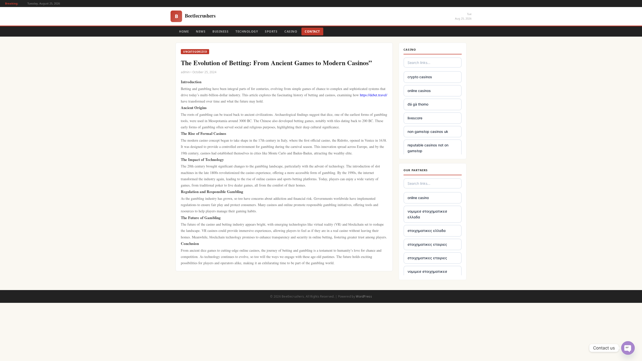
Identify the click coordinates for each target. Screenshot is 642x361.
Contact (312, 31)
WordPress (364, 296)
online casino (418, 198)
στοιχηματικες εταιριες (427, 244)
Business (220, 31)
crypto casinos (420, 77)
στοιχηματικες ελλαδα (427, 230)
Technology (246, 31)
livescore (415, 118)
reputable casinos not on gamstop (428, 148)
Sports (271, 31)
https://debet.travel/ (373, 95)
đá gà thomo (418, 104)
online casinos (419, 90)
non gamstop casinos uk (428, 131)
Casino (290, 31)
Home (184, 31)
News (200, 31)
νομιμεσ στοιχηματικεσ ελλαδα (427, 214)
